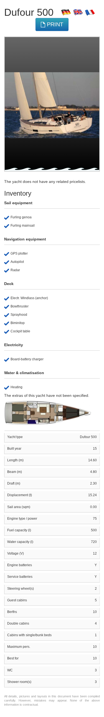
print (54, 24)
